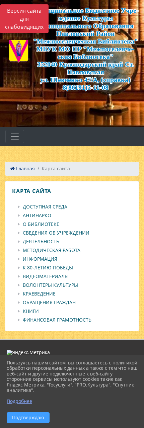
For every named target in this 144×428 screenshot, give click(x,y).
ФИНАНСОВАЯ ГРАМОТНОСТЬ (57, 320)
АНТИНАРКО (37, 215)
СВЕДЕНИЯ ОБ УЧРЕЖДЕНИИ (56, 233)
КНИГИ (31, 311)
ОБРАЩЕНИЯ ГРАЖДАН (49, 302)
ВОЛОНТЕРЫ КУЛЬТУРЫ (50, 285)
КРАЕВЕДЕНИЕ (39, 293)
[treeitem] (73, 206)
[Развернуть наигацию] (14, 136)
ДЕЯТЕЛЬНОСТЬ (41, 241)
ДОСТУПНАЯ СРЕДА (45, 206)
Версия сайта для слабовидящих (24, 18)
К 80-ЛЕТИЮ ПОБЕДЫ (48, 267)
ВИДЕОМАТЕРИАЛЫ (46, 276)
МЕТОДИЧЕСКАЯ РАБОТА (51, 250)
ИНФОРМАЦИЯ (40, 259)
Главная (25, 168)
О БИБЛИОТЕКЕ (41, 224)
